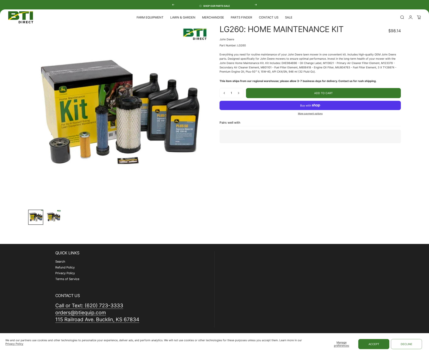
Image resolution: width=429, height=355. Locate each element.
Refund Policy (65, 267)
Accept (374, 344)
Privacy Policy (14, 343)
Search (60, 261)
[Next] (255, 4)
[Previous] (173, 4)
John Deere (227, 39)
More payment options (310, 113)
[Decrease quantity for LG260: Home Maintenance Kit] (223, 93)
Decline (406, 344)
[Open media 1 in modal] (118, 116)
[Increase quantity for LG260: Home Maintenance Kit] (239, 93)
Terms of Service (67, 279)
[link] (97, 319)
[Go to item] (35, 217)
